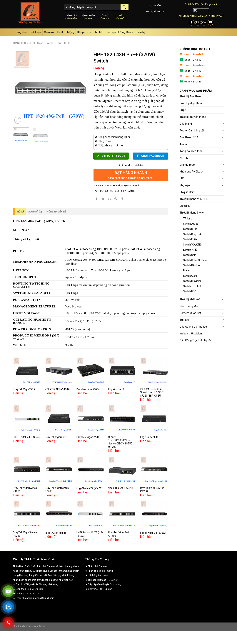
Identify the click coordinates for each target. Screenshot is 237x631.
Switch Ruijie (190, 239)
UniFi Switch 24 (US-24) (26, 437)
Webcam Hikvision (191, 333)
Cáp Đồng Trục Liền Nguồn (196, 340)
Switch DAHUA (191, 265)
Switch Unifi (189, 254)
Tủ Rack (184, 320)
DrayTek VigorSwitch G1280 (120, 534)
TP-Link (187, 218)
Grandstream (188, 164)
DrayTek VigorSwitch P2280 (25, 534)
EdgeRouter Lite (149, 437)
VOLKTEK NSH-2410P (120, 488)
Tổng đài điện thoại (191, 151)
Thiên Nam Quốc (36, 626)
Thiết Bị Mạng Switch (41, 43)
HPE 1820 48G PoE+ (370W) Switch (117, 191)
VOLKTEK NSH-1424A (57, 389)
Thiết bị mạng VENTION (194, 199)
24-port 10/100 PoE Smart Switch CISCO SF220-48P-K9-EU (151, 392)
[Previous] (19, 87)
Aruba (183, 144)
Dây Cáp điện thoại (191, 103)
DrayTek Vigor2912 (24, 389)
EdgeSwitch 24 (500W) (153, 532)
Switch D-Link (190, 228)
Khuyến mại (84, 32)
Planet (187, 270)
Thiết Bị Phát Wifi (190, 299)
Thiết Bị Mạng (65, 32)
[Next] (81, 87)
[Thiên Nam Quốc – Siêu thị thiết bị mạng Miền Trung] (35, 14)
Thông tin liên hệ (56, 211)
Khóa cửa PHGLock (191, 171)
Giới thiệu (190, 4)
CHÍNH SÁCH (186, 16)
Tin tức (199, 4)
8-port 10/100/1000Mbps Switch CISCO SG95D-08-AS (120, 441)
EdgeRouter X (116, 389)
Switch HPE (64, 43)
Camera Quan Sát (190, 313)
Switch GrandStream (195, 260)
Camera (49, 32)
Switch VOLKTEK (192, 244)
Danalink (185, 205)
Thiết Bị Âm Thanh (191, 96)
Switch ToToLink (192, 286)
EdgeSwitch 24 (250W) (89, 488)
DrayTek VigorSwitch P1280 (152, 489)
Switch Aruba (190, 223)
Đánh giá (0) (35, 211)
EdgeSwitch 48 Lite (55, 532)
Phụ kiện (185, 185)
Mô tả (20, 211)
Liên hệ (140, 32)
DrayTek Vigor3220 (87, 437)
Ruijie (183, 110)
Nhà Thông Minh (189, 306)
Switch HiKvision (192, 281)
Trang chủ (20, 32)
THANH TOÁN (216, 16)
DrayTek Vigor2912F (56, 437)
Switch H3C (189, 291)
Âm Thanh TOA (189, 137)
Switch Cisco (190, 275)
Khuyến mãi (211, 4)
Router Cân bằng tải (192, 130)
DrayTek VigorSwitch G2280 (57, 489)
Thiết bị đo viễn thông (193, 117)
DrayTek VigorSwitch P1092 (25, 489)
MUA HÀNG (200, 16)
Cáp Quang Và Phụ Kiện (194, 326)
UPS (182, 178)
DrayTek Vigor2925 (87, 389)
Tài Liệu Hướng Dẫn (118, 32)
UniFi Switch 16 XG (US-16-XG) (89, 534)
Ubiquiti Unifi (187, 192)
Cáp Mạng (186, 123)
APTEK (184, 158)
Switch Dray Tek (192, 234)
